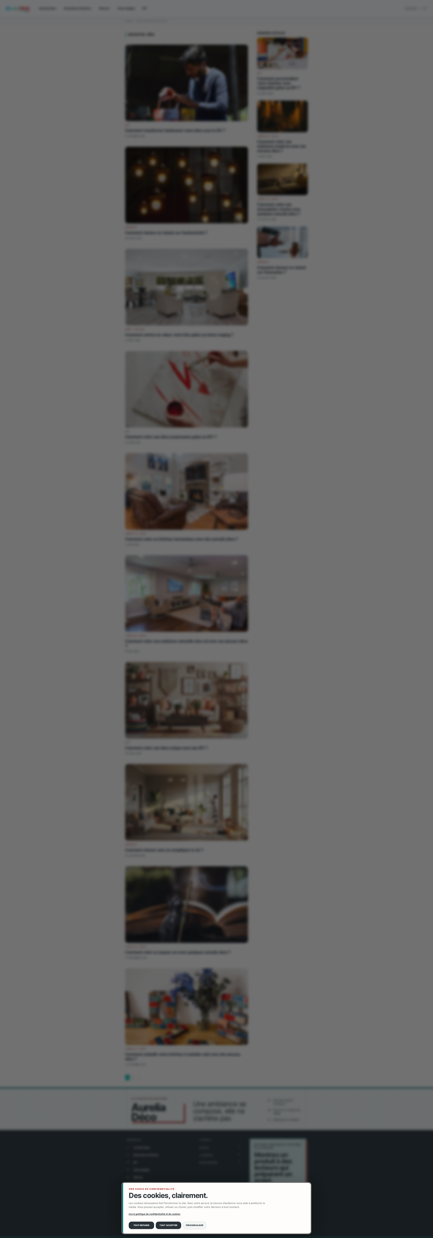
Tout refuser (141, 1225)
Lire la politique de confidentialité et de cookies (154, 1214)
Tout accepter (168, 1225)
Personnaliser (194, 1225)
